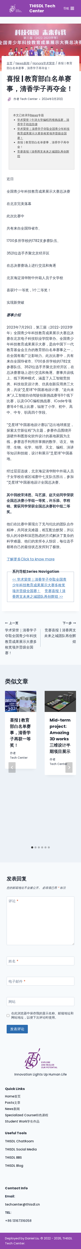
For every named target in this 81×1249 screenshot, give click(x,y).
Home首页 (13, 1096)
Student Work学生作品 (22, 1121)
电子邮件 (17, 981)
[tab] (32, 847)
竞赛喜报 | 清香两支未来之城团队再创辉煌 (60, 632)
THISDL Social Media (21, 1149)
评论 (13, 901)
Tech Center (19, 758)
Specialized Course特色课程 (26, 1115)
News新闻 (12, 1109)
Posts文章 (12, 1102)
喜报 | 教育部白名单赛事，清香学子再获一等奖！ (20, 732)
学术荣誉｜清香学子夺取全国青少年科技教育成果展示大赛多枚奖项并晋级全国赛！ (43, 133)
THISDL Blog (14, 1165)
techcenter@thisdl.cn (22, 1204)
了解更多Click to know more (31, 559)
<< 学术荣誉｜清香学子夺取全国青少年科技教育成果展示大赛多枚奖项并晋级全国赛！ (39, 585)
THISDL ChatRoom (19, 1141)
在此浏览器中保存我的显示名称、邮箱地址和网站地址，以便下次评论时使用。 (42, 1015)
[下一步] (68, 767)
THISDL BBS (13, 1157)
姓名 (13, 961)
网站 (12, 1001)
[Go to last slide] (12, 767)
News (34, 115)
